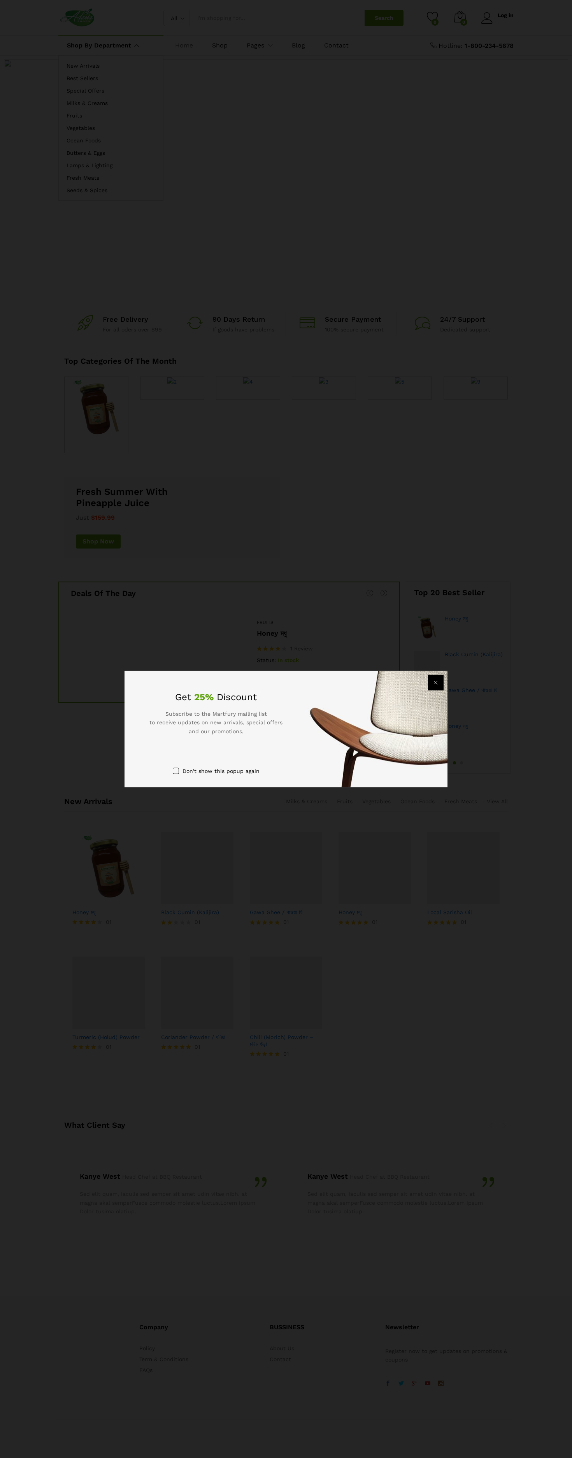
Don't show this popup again (221, 771)
